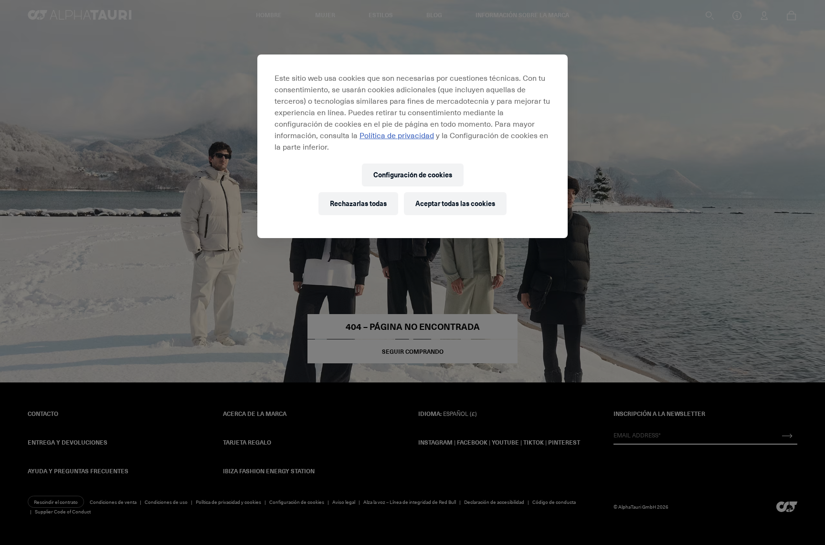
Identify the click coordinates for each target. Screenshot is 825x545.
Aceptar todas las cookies (455, 203)
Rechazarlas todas (358, 203)
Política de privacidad (397, 135)
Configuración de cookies (412, 175)
